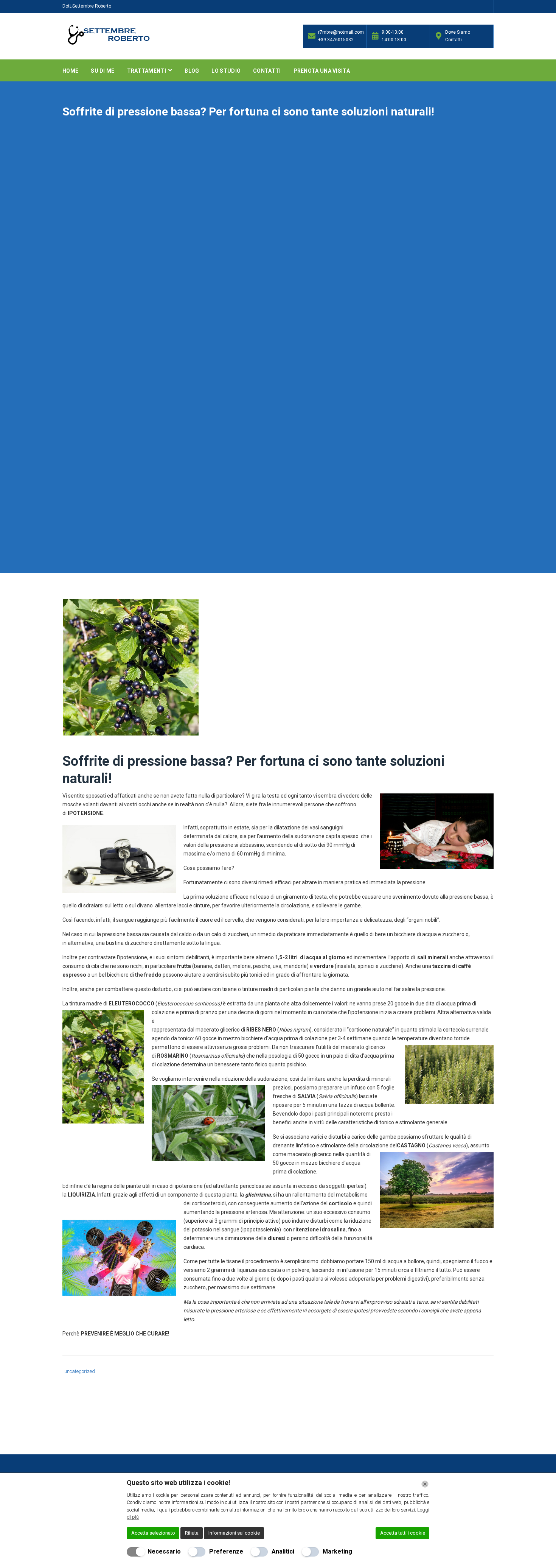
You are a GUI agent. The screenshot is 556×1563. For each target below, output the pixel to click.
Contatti (267, 71)
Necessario (164, 1551)
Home (70, 71)
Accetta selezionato (153, 1533)
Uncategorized (79, 1371)
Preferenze (226, 1551)
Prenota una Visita (322, 71)
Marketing (337, 1551)
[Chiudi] (425, 1484)
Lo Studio (226, 71)
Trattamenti (147, 71)
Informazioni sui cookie (234, 1533)
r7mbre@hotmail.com (340, 32)
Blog (192, 71)
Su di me (102, 71)
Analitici (283, 1551)
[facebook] (487, 7)
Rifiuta (192, 1533)
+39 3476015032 (336, 39)
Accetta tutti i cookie (402, 1533)
